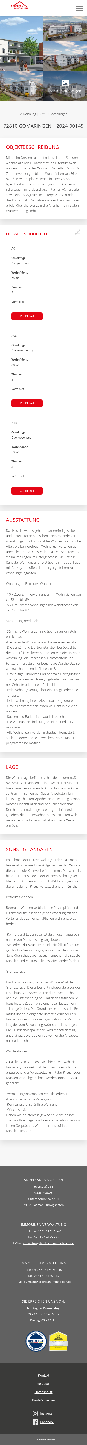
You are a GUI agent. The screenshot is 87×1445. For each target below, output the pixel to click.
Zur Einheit (27, 316)
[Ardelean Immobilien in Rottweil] (24, 8)
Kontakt (43, 1375)
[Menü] (77, 8)
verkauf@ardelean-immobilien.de (48, 1282)
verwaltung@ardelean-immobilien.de (48, 1243)
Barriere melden (43, 1400)
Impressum (43, 1383)
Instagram (47, 1413)
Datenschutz (44, 1392)
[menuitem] (77, 8)
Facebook (47, 1422)
